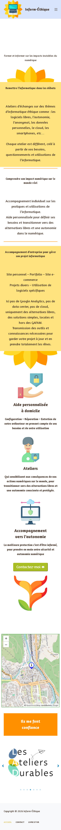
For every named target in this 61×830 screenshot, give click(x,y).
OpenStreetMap (33, 705)
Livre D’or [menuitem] (33, 822)
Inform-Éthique (37, 9)
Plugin (55, 705)
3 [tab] (27, 789)
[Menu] (55, 9)
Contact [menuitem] (20, 822)
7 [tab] (40, 789)
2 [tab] (24, 789)
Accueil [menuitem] (8, 822)
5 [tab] (33, 789)
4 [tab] (30, 789)
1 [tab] (20, 789)
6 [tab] (37, 789)
